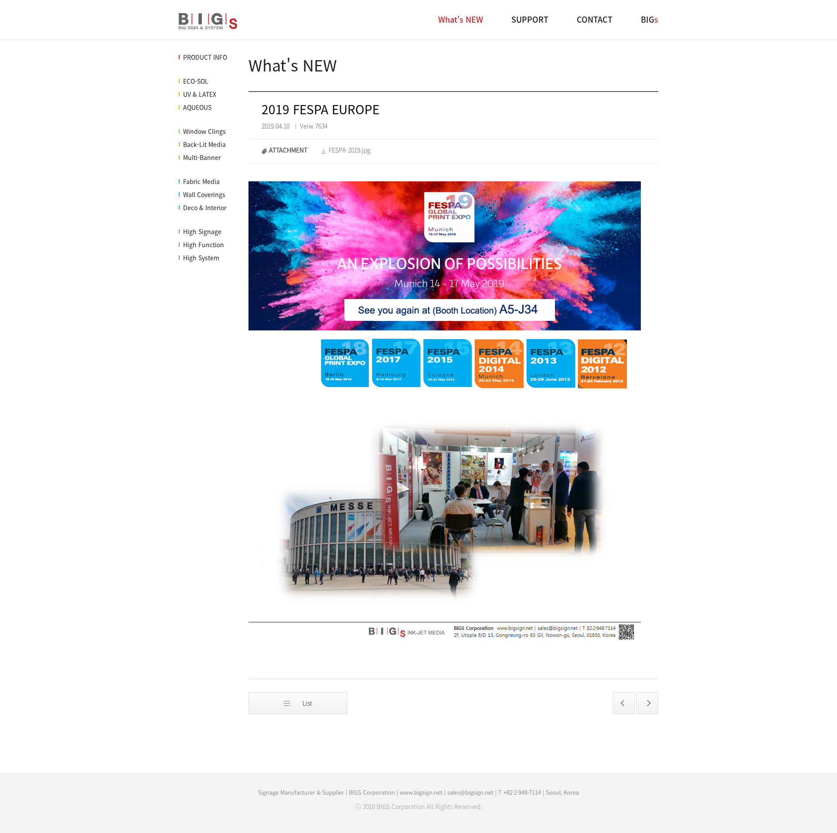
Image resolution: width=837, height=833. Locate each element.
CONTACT (594, 19)
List (306, 703)
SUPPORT (529, 19)
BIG (649, 19)
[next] (647, 703)
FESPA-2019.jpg (350, 150)
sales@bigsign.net (470, 792)
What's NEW (460, 19)
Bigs (209, 22)
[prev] (624, 703)
